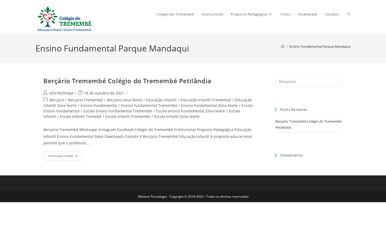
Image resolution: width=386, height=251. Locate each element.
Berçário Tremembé (85, 99)
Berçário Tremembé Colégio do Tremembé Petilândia (127, 80)
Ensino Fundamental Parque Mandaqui (320, 46)
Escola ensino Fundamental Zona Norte (190, 110)
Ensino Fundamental (99, 105)
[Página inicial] (282, 46)
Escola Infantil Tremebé (80, 116)
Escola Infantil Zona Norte (177, 116)
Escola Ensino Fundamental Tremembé (118, 110)
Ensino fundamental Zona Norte (209, 105)
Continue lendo (65, 156)
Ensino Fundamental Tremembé (149, 105)
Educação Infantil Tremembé (205, 99)
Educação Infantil (161, 99)
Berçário (56, 99)
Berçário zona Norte (124, 99)
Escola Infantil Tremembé (127, 116)
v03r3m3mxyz (61, 93)
